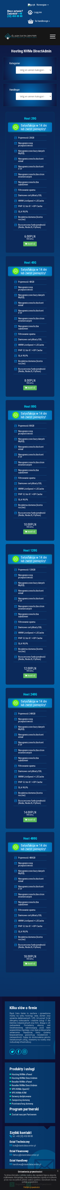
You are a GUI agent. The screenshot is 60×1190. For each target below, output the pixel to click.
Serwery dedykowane (21, 1096)
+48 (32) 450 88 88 (14, 15)
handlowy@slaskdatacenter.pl (27, 1164)
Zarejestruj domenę (21, 1100)
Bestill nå (31, 244)
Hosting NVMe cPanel (22, 1074)
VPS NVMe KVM (19, 1093)
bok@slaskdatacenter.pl (24, 1145)
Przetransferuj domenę (22, 1104)
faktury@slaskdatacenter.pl (26, 1155)
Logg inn (37, 12)
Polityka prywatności (32, 1187)
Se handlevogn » (42, 21)
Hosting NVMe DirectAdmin (24, 1078)
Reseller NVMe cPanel (22, 1082)
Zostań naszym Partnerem (24, 1114)
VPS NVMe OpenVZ (20, 1089)
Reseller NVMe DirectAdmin (24, 1085)
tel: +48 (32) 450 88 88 (23, 1136)
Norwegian (42, 4)
